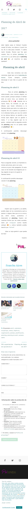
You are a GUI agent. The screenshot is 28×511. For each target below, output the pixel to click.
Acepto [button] (19, 507)
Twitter (11, 227)
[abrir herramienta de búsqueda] (26, 9)
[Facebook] (8, 9)
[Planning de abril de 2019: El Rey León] (18, 303)
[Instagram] (20, 9)
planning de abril (12, 335)
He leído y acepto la (12, 434)
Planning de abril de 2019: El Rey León (17, 308)
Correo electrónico (8, 385)
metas (11, 330)
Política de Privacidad (9, 429)
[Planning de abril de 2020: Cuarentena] (6, 315)
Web (2, 392)
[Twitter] (14, 9)
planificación (20, 333)
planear (12, 333)
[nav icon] (2, 9)
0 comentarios (14, 37)
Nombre (4, 378)
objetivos (16, 330)
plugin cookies (6, 502)
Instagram (13, 222)
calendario (18, 328)
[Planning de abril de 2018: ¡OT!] (6, 303)
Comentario (5, 363)
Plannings (5, 37)
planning (4, 335)
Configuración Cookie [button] (8, 507)
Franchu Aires (9, 34)
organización (5, 333)
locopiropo (4, 330)
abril (12, 328)
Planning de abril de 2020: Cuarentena (5, 320)
